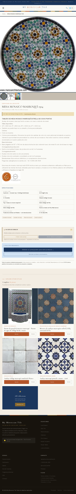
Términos (60, 490)
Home (3, 14)
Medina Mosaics (45, 432)
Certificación (5, 462)
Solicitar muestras (6, 469)
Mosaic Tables (44, 445)
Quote (16, 334)
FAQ (3, 475)
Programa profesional (7, 472)
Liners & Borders (45, 448)
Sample (33, 334)
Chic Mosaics (44, 438)
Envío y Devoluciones (69, 490)
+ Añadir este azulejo (20, 236)
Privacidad (53, 490)
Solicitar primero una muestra (38, 254)
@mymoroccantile (45, 465)
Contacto (4, 478)
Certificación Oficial (30, 114)
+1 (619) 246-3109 (45, 462)
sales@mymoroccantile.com (48, 459)
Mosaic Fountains (45, 441)
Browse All (20, 404)
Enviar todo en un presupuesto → (55, 236)
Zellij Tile (43, 428)
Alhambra (43, 435)
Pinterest (43, 469)
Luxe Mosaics (44, 425)
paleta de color (22, 140)
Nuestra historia (6, 459)
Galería (4, 465)
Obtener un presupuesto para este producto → (38, 249)
